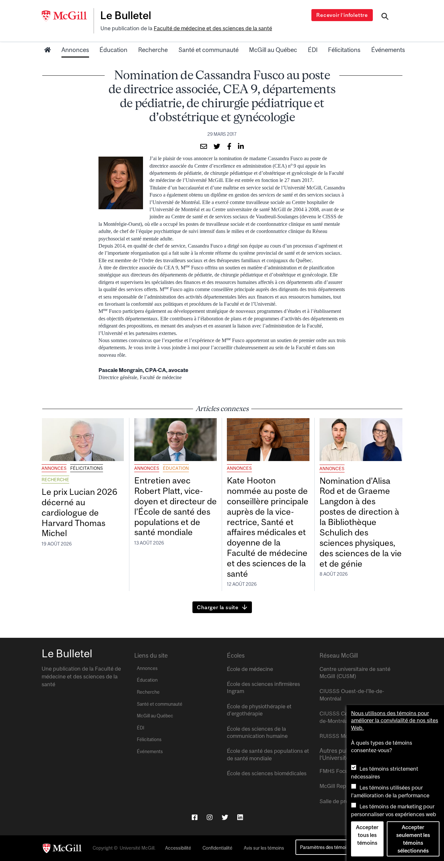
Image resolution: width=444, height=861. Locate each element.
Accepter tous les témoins (367, 835)
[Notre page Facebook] (195, 817)
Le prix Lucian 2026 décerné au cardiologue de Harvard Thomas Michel (79, 512)
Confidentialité (217, 848)
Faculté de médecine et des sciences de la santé (213, 28)
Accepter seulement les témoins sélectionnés (413, 839)
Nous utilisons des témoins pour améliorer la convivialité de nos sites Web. (394, 720)
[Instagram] (210, 817)
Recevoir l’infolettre (342, 15)
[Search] (385, 17)
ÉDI (313, 49)
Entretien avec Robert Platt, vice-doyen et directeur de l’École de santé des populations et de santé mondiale (175, 506)
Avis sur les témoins (264, 848)
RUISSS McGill (338, 736)
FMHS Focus (335, 771)
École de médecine (250, 669)
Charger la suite (218, 607)
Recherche (153, 49)
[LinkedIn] (240, 817)
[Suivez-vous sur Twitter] (225, 817)
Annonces (75, 49)
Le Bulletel (125, 15)
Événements (388, 49)
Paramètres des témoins (325, 847)
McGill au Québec (273, 49)
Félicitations (344, 49)
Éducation (113, 49)
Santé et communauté (208, 49)
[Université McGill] (68, 15)
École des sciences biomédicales (267, 773)
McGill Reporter (339, 786)
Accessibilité (178, 848)
